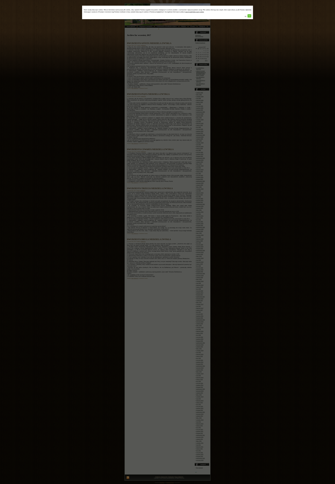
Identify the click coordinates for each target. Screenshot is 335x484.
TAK (249, 16)
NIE (245, 16)
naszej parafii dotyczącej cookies (194, 12)
